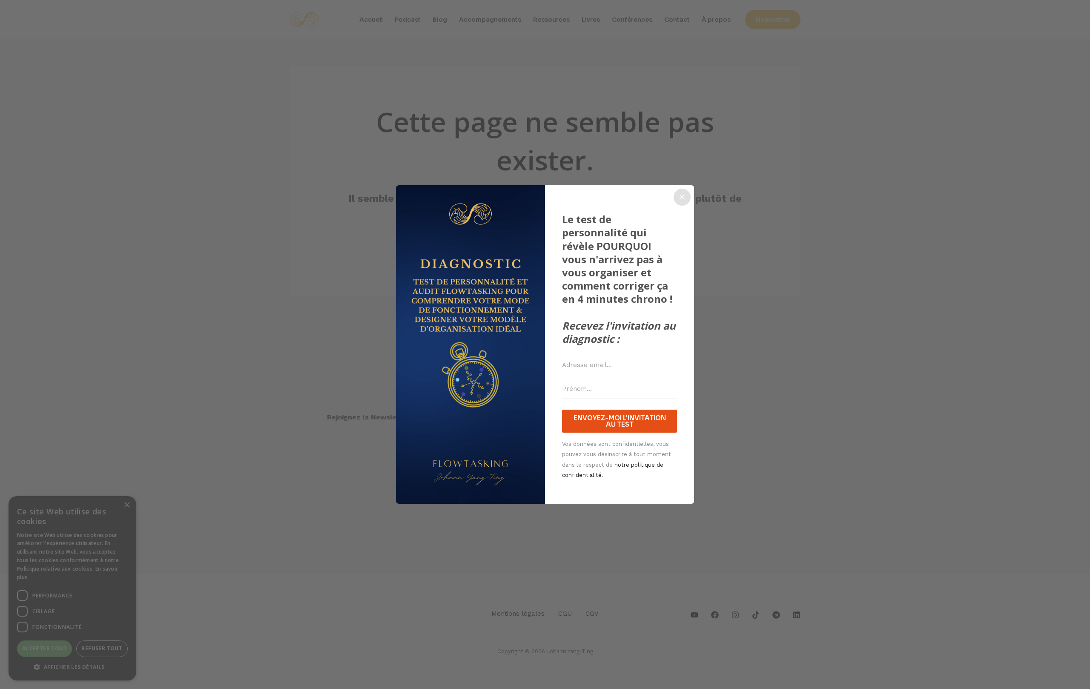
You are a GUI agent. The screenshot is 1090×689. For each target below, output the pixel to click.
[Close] (682, 197)
